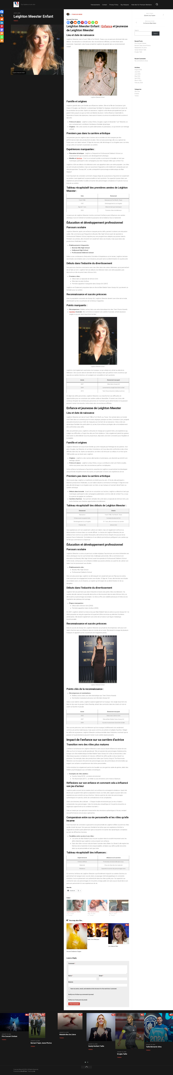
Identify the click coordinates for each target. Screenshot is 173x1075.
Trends (16, 20)
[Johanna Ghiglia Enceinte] (118, 905)
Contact (104, 5)
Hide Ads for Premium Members (141, 5)
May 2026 (137, 76)
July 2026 (137, 72)
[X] (71, 22)
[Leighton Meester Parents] (76, 905)
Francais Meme (77, 14)
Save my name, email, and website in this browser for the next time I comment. (93, 988)
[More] (96, 22)
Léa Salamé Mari (113, 946)
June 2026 (137, 74)
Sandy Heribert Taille (140, 50)
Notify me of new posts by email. (77, 1000)
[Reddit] (75, 22)
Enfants (137, 93)
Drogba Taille (138, 52)
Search (137, 30)
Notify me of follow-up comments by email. (81, 994)
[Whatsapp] (92, 22)
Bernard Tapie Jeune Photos (143, 45)
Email (101, 975)
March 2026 (138, 80)
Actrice (79, 158)
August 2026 (138, 69)
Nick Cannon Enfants (93, 911)
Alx (34, 1071)
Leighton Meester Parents (73, 911)
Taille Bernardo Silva (153, 1047)
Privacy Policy (113, 5)
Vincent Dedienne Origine (73, 951)
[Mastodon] (85, 22)
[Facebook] (68, 22)
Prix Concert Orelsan (140, 43)
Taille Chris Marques (93, 939)
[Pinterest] (82, 22)
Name (70, 975)
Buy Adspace (125, 5)
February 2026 (139, 82)
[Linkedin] (78, 22)
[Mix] (89, 22)
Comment (71, 963)
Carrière (72, 312)
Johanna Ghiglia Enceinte (116, 911)
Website (70, 982)
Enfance (106, 26)
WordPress (23, 1071)
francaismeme (95, 5)
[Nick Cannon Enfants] (97, 905)
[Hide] (0, 44)
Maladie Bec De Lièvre (141, 47)
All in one (137, 91)
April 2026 (137, 78)
